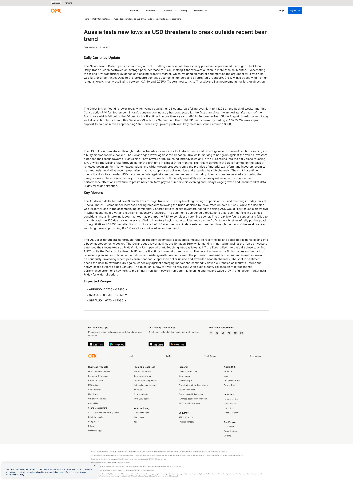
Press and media (186, 422)
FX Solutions (93, 385)
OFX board (229, 426)
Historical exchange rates (144, 385)
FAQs (168, 356)
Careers (227, 436)
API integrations (186, 417)
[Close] (94, 466)
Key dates (228, 408)
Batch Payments (95, 417)
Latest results (230, 403)
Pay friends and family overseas (193, 385)
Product (134, 10)
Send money (184, 376)
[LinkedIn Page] (217, 333)
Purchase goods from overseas (193, 399)
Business (56, 3)
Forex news (138, 417)
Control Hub (93, 403)
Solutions (150, 10)
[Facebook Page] (211, 333)
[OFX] (56, 11)
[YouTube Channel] (235, 333)
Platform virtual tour (142, 371)
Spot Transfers (94, 389)
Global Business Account (99, 371)
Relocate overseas (187, 389)
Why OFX (168, 10)
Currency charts (140, 394)
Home (86, 19)
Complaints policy (232, 380)
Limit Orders (93, 394)
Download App (95, 430)
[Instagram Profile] (241, 333)
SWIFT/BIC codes (141, 399)
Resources (198, 10)
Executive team (231, 431)
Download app (185, 380)
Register (293, 11)
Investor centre (231, 399)
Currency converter (142, 376)
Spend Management (97, 408)
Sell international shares (189, 403)
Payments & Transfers (98, 376)
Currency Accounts (97, 399)
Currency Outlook (141, 412)
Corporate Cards (95, 380)
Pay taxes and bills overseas (191, 394)
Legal (226, 376)
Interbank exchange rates (145, 380)
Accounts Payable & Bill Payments (103, 412)
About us (228, 371)
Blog (135, 422)
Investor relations (231, 412)
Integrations (93, 421)
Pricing (184, 10)
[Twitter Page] (223, 333)
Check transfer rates (188, 371)
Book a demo (255, 356)
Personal (68, 3)
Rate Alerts (138, 389)
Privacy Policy (230, 385)
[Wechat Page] (229, 333)
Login (131, 356)
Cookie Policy (18, 475)
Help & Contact (210, 356)
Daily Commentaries (101, 19)
